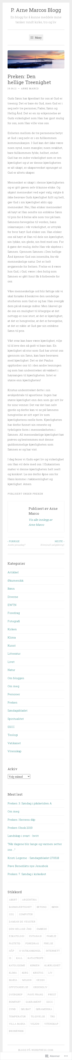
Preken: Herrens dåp (21, 819)
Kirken (12, 629)
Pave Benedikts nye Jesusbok (28, 866)
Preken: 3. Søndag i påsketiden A (30, 803)
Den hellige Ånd (20, 928)
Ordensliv (40, 987)
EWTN (12, 605)
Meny (38, 37)
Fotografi (14, 621)
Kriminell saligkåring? (52, 543)
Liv (50, 972)
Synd (12, 1009)
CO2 (11, 914)
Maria (13, 980)
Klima (12, 637)
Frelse (48, 943)
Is (10, 958)
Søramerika (44, 1009)
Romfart (15, 1001)
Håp (11, 950)
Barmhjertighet (20, 906)
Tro (52, 1016)
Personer (14, 694)
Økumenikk (15, 580)
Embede (42, 928)
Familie (51, 936)
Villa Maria (17, 1023)
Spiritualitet (16, 719)
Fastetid (14, 943)
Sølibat (26, 1009)
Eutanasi (35, 936)
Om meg (13, 686)
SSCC (11, 727)
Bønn (11, 588)
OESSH (41, 980)
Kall (19, 958)
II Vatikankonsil (30, 950)
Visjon (34, 1023)
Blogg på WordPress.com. (36, 1049)
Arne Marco (30, 88)
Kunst (12, 645)
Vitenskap (14, 751)
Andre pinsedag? (16, 543)
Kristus (38, 972)
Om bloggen (16, 678)
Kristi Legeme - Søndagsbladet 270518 (33, 858)
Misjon (27, 980)
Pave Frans (35, 994)
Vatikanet (14, 743)
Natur (11, 670)
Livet (11, 662)
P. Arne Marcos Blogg (36, 10)
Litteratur (14, 653)
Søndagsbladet (18, 710)
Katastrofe (36, 958)
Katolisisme (17, 965)
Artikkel (13, 572)
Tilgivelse (38, 1016)
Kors (25, 972)
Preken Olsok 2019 (20, 827)
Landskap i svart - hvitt (23, 836)
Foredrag (14, 613)
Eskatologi (16, 936)
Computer (26, 914)
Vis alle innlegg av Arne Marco (40, 522)
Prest (52, 994)
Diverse (13, 597)
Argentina (29, 899)
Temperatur (17, 1016)
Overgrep (16, 994)
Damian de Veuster (22, 921)
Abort (13, 899)
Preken (37, 493)
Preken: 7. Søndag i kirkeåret (27, 874)
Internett (53, 950)
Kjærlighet (52, 965)
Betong (42, 906)
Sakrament (33, 1001)
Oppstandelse (18, 987)
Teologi (13, 735)
